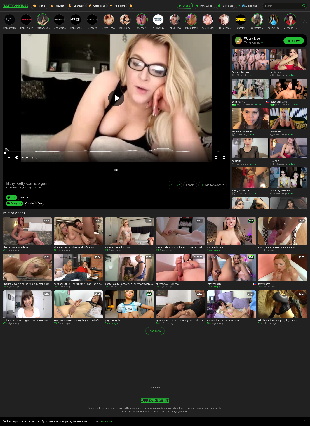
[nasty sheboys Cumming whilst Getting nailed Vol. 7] (180, 234)
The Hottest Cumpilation (16, 247)
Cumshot (29, 203)
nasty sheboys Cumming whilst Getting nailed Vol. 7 (180, 247)
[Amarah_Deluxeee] (288, 181)
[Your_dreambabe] (250, 181)
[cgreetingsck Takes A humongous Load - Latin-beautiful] (180, 307)
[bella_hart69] (250, 92)
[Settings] (216, 157)
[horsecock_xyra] (288, 92)
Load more (155, 331)
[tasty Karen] (282, 271)
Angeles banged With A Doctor (223, 320)
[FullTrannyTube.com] (15, 6)
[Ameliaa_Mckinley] (250, 63)
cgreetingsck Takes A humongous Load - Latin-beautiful (180, 320)
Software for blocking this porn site (141, 411)
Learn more (106, 421)
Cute (40, 203)
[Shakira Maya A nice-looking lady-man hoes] (27, 271)
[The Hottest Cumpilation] (27, 234)
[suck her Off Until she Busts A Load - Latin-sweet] (78, 271)
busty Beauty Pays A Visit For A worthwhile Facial (129, 284)
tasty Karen (264, 284)
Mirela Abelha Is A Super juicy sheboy (278, 320)
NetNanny (169, 411)
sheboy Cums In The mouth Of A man (74, 247)
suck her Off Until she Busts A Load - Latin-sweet (78, 284)
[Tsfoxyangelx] (231, 271)
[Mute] (16, 157)
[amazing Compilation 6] (129, 234)
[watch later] (7, 221)
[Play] (116, 98)
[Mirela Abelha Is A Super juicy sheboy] (282, 307)
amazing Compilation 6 (117, 247)
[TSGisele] (288, 151)
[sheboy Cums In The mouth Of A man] (78, 234)
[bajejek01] (250, 151)
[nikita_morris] (288, 63)
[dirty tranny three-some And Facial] (282, 234)
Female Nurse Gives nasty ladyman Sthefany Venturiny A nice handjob (77, 320)
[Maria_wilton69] (231, 234)
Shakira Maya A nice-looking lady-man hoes (26, 284)
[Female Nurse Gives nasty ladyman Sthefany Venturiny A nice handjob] (78, 307)
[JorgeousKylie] (129, 307)
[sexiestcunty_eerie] (250, 122)
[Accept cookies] (304, 421)
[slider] (116, 153)
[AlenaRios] (288, 122)
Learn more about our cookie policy (203, 408)
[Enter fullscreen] (223, 157)
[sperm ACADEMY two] (180, 271)
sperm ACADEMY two (167, 284)
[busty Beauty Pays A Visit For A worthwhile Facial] (129, 271)
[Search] (304, 6)
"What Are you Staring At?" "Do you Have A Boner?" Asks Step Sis (27, 320)
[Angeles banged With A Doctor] (231, 307)
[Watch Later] (131, 6)
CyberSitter (182, 411)
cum (29, 197)
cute (21, 197)
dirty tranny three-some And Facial (276, 247)
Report (190, 185)
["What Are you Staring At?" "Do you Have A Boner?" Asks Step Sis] (27, 307)
